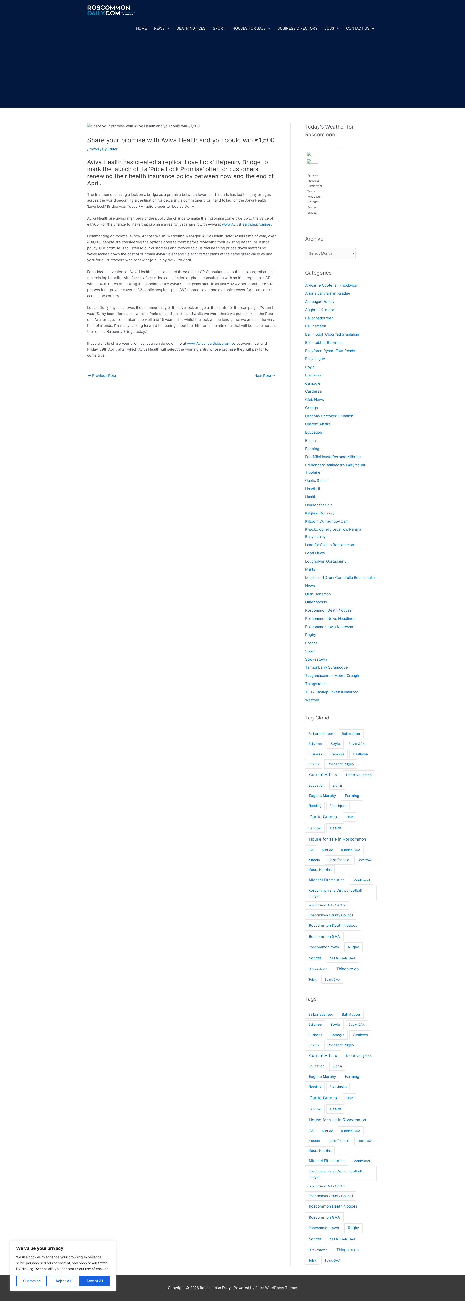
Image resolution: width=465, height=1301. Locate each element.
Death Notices (191, 28)
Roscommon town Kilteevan (329, 626)
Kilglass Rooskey (319, 513)
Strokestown (316, 659)
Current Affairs (318, 424)
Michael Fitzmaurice (327, 880)
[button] (167, 28)
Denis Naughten (359, 775)
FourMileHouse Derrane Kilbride (333, 456)
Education (313, 432)
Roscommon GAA (324, 936)
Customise (31, 1281)
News (159, 28)
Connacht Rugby (340, 764)
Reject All (63, 1281)
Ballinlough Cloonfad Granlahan (332, 334)
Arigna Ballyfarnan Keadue (327, 293)
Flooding (314, 806)
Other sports (316, 602)
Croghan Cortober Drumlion (329, 416)
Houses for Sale (249, 28)
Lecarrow (364, 860)
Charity (313, 764)
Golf (349, 817)
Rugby (310, 634)
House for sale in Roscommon (337, 839)
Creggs (311, 408)
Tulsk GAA (332, 979)
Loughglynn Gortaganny (325, 561)
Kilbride (327, 850)
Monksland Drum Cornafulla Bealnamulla (340, 577)
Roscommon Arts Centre (327, 905)
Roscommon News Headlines (330, 618)
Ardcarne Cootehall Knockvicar (331, 285)
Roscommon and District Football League (335, 892)
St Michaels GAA (342, 958)
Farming (312, 448)
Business (313, 375)
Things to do (316, 683)
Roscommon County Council (331, 915)
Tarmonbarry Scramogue (326, 667)
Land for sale (338, 860)
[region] (63, 1265)
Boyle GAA (357, 744)
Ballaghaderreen (319, 318)
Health (310, 496)
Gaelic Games (317, 480)
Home (141, 28)
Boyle (310, 367)
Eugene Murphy (322, 795)
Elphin (310, 440)
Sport (219, 28)
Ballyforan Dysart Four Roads (330, 350)
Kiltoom (314, 860)
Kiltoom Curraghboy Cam (327, 521)
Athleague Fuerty (319, 301)
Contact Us (358, 28)
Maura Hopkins (320, 870)
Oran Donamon (318, 594)
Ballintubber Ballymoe (324, 342)
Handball (312, 488)
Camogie (312, 383)
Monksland (361, 880)
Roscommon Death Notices (328, 610)
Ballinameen (315, 326)
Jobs (329, 28)
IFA (311, 850)
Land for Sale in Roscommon (329, 545)
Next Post (264, 375)
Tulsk (312, 979)
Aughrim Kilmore (319, 309)
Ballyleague (315, 358)
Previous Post (102, 375)
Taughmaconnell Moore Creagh (332, 675)
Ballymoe (315, 744)
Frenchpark (338, 806)
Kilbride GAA (350, 850)
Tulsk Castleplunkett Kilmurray (331, 692)
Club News (314, 399)
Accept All (94, 1281)
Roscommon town (324, 947)
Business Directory (298, 28)
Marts (310, 569)
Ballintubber (351, 733)
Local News (315, 553)
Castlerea (313, 391)
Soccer (311, 643)
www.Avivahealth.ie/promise (246, 224)
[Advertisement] (232, 72)
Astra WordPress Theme (276, 1288)
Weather (312, 700)
